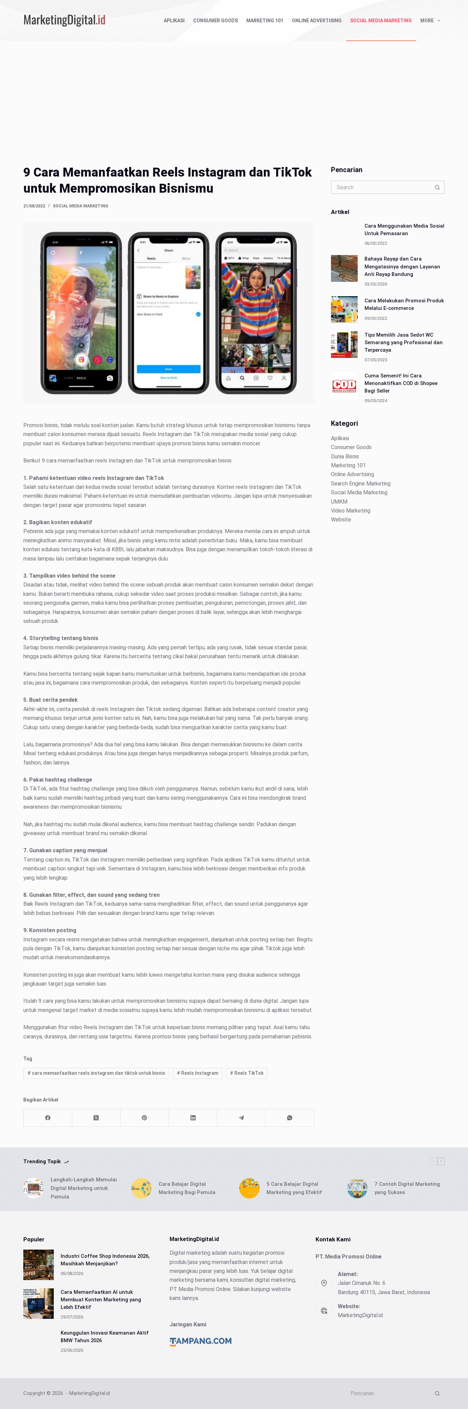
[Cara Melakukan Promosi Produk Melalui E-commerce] (344, 309)
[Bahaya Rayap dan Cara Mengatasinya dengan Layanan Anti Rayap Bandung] (344, 268)
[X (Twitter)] (96, 1118)
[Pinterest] (145, 1118)
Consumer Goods (215, 20)
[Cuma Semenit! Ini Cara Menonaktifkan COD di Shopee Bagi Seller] (344, 385)
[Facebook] (48, 1118)
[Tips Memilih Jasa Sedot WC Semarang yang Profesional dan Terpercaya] (344, 344)
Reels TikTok (246, 1073)
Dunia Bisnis (345, 456)
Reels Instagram (197, 1073)
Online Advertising (317, 20)
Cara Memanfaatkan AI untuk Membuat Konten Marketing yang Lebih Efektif (101, 1299)
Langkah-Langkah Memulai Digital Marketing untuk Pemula (84, 1188)
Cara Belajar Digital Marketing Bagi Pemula (187, 1188)
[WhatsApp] (290, 1118)
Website (341, 519)
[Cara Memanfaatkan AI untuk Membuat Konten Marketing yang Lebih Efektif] (38, 1303)
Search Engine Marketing (361, 483)
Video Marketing (350, 510)
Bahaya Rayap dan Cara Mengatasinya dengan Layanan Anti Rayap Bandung (402, 266)
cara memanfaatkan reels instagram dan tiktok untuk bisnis (96, 1073)
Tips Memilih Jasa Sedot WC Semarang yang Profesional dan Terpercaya (404, 342)
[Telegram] (241, 1118)
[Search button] (438, 187)
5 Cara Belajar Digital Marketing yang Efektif (294, 1188)
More (427, 20)
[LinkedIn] (193, 1118)
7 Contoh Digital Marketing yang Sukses (407, 1188)
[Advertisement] (234, 93)
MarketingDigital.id (360, 1315)
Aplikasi (174, 20)
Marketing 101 (264, 20)
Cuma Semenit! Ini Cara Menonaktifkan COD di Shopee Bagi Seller (401, 383)
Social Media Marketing (381, 20)
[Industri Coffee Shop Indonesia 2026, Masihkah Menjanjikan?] (38, 1265)
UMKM (339, 501)
